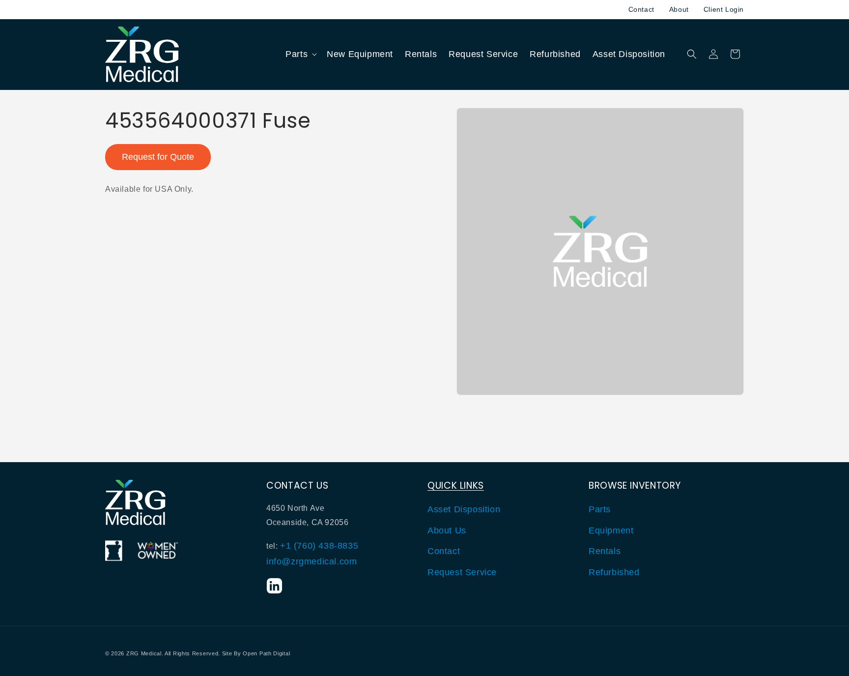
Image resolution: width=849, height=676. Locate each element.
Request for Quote (158, 157)
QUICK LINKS (455, 485)
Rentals (605, 551)
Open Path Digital (266, 653)
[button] (300, 54)
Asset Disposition (463, 510)
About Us (446, 530)
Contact (641, 9)
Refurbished (614, 572)
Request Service (462, 572)
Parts (600, 510)
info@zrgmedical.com (311, 562)
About (679, 9)
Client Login (724, 9)
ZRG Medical (144, 653)
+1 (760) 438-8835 (319, 546)
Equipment (611, 530)
